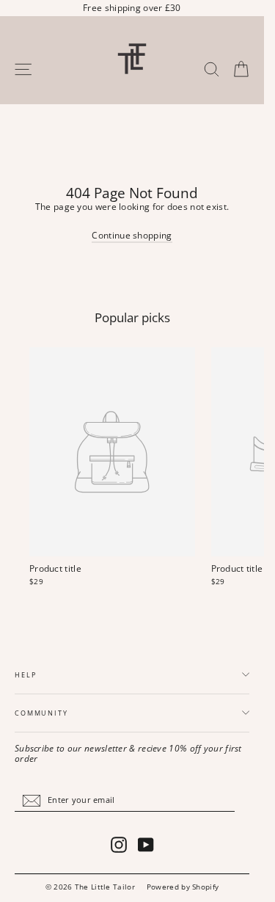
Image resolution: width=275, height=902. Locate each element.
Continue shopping (132, 235)
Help (25, 675)
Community (41, 713)
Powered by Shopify (183, 886)
